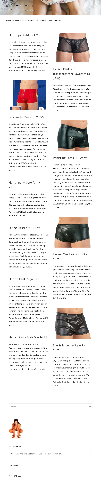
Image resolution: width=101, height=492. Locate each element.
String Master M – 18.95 (25, 227)
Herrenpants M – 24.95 (24, 35)
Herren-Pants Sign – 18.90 (26, 279)
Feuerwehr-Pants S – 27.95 (26, 117)
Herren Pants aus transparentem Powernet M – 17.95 (72, 73)
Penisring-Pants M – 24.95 (70, 157)
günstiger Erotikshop (20, 5)
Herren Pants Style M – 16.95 (28, 337)
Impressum (13, 465)
